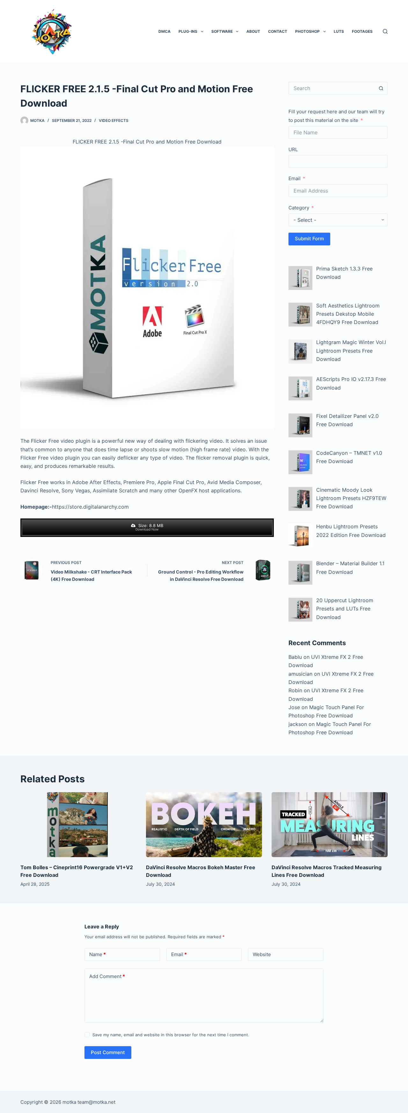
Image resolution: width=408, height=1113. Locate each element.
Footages (362, 31)
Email (294, 178)
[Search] (385, 31)
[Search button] (381, 88)
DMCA (164, 31)
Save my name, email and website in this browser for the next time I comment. (170, 1034)
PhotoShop (307, 31)
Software (222, 31)
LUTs (339, 31)
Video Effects (113, 120)
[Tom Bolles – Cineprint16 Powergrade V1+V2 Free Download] (78, 824)
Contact (277, 31)
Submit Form (309, 239)
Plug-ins (187, 31)
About (253, 31)
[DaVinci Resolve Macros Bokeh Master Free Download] (204, 824)
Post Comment (108, 1052)
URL (293, 149)
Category (298, 208)
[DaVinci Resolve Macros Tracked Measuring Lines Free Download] (330, 824)
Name (97, 954)
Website (262, 954)
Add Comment (107, 976)
